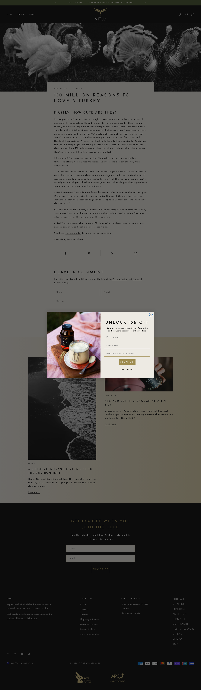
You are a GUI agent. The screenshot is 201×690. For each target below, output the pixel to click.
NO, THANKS (127, 370)
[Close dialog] (150, 314)
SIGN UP (127, 362)
